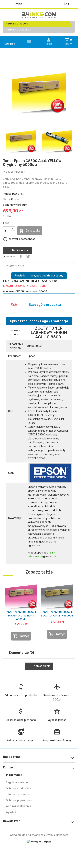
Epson (15, 199)
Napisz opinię (20, 250)
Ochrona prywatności (19, 800)
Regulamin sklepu (17, 782)
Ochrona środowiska (18, 788)
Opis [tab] (14, 304)
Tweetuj (28, 256)
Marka (7, 199)
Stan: (6, 204)
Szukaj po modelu (17, 23)
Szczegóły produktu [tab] (45, 305)
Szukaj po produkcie (18, 29)
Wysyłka (11, 812)
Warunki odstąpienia (18, 806)
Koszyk (21, 636)
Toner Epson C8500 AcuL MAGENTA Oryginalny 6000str (21, 615)
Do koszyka (29, 230)
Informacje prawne (17, 794)
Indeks (7, 193)
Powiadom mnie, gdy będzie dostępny (39, 275)
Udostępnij (20, 256)
